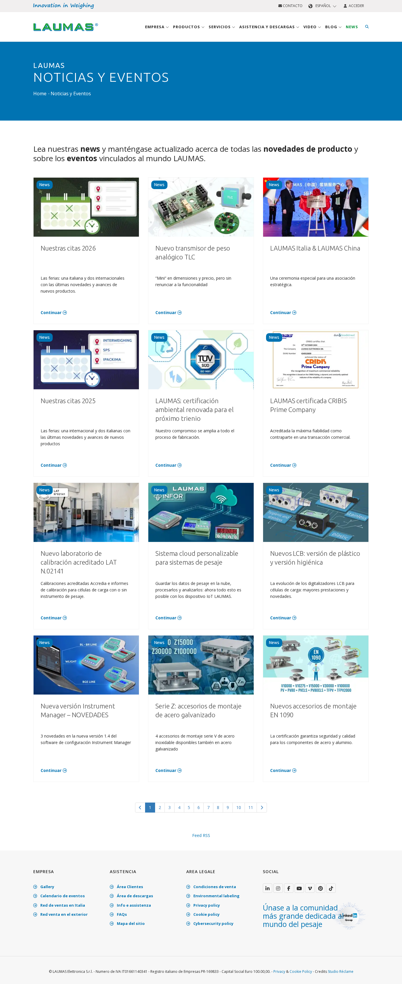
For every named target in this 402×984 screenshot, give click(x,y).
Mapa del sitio (130, 923)
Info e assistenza (133, 905)
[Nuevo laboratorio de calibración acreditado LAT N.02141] (86, 512)
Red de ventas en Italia (62, 905)
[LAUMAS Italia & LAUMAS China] (315, 206)
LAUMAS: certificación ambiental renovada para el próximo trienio (194, 409)
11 (250, 807)
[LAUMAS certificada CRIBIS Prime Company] (315, 359)
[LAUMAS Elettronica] (267, 888)
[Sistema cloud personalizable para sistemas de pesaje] (201, 512)
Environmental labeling (216, 895)
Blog (331, 26)
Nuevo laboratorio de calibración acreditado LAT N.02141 (79, 562)
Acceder (355, 5)
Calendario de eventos (62, 895)
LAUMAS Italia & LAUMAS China (315, 248)
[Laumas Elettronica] (65, 32)
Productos (187, 26)
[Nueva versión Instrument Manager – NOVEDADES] (86, 664)
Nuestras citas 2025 (68, 400)
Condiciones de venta (214, 886)
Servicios (220, 26)
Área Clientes (129, 886)
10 (238, 807)
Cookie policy (206, 914)
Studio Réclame (340, 971)
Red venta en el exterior (63, 914)
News (352, 26)
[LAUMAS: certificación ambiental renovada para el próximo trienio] (201, 359)
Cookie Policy (301, 971)
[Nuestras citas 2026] (86, 206)
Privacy (279, 971)
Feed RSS (201, 835)
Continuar (52, 312)
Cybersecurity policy (212, 923)
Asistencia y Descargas (267, 26)
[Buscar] (367, 26)
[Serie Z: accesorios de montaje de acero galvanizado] (201, 664)
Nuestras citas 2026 (68, 248)
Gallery (46, 886)
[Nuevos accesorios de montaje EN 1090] (315, 664)
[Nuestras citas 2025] (86, 359)
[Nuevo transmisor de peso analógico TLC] (201, 206)
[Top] (388, 973)
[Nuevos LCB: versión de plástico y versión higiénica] (315, 512)
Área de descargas (134, 895)
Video (310, 26)
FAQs (121, 914)
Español (323, 5)
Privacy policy (206, 905)
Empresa (155, 26)
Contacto (292, 5)
